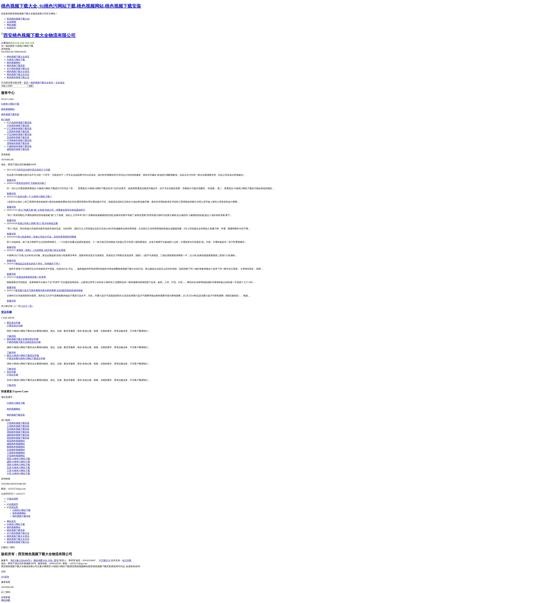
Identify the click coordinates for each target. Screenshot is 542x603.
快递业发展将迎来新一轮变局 (31, 277)
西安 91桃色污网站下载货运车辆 (23, 355)
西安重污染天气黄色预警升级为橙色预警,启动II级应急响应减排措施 (49, 290)
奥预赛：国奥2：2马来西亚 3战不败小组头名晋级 (40, 250)
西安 (56, 560)
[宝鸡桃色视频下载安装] (19, 134)
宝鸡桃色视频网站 (16, 450)
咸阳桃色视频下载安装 (18, 149)
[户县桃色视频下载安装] (19, 122)
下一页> (29, 306)
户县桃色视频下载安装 (18, 125)
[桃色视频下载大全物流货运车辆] (24, 342)
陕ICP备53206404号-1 (21, 560)
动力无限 (126, 560)
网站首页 (11, 521)
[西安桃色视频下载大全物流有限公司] (38, 35)
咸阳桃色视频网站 (16, 444)
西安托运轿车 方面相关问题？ (31, 183)
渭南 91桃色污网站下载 (18, 464)
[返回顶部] (12, 499)
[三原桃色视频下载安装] (19, 128)
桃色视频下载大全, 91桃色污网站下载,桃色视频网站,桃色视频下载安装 (71, 5)
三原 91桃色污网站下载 (18, 470)
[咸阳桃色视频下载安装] (19, 146)
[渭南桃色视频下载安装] (19, 140)
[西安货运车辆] (15, 326)
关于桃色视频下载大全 (18, 68)
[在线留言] (12, 504)
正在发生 (60, 82)
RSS (45, 560)
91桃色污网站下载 (16, 59)
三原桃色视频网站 (16, 453)
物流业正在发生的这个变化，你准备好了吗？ (37, 263)
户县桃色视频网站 (16, 456)
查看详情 (11, 180)
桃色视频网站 (13, 62)
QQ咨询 (5, 577)
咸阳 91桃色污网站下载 (18, 461)
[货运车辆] (12, 375)
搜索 (31, 86)
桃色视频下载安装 (16, 65)
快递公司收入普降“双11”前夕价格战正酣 (38, 223)
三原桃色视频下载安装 (18, 131)
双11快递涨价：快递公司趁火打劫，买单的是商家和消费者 (47, 237)
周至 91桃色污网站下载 (18, 458)
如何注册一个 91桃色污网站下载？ (35, 196)
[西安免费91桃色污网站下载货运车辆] (26, 358)
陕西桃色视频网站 (16, 447)
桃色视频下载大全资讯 (18, 71)
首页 (26, 82)
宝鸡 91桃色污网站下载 (18, 467)
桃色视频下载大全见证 (18, 74)
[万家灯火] (104, 560)
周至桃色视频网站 (16, 441)
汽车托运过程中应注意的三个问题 (33, 170)
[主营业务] (12, 507)
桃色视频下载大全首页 (18, 56)
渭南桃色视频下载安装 (18, 143)
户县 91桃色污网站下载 (18, 473)
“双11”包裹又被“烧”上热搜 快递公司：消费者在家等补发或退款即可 (51, 210)
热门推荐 (5, 119)
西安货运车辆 (13, 323)
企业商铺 (11, 22)
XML (50, 560)
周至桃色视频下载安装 (18, 438)
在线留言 (11, 28)
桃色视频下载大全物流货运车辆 (22, 339)
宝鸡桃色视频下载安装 (18, 137)
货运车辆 (6, 312)
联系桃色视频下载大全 (18, 19)
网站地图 (11, 25)
